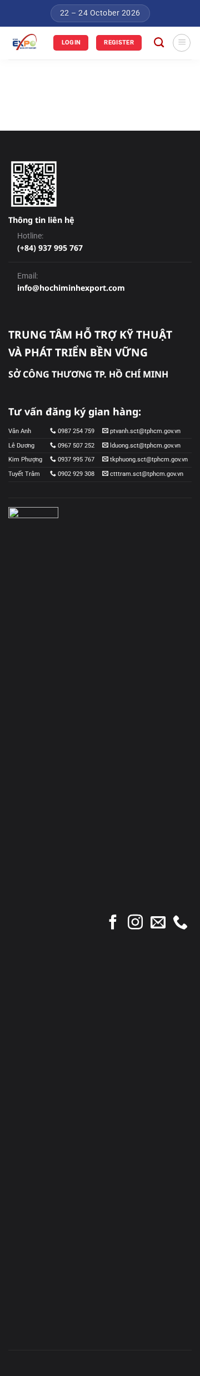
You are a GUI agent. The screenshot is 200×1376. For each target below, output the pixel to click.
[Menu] (182, 43)
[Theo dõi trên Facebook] (113, 923)
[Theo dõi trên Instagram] (135, 923)
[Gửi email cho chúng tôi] (158, 923)
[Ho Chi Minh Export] (26, 43)
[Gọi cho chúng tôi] (180, 923)
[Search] (159, 42)
